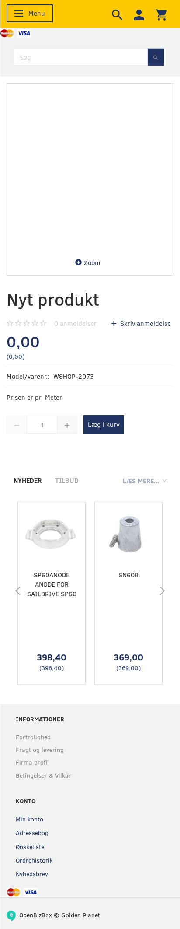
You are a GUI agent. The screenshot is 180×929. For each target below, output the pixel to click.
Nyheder (28, 480)
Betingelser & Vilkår (43, 775)
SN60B (128, 574)
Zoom (92, 262)
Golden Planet (80, 915)
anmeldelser (75, 323)
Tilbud (67, 480)
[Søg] (155, 57)
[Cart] (161, 14)
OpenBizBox (35, 915)
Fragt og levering (40, 749)
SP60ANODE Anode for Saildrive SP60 (51, 584)
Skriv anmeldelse (144, 323)
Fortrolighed (33, 737)
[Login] (139, 14)
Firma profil (32, 762)
